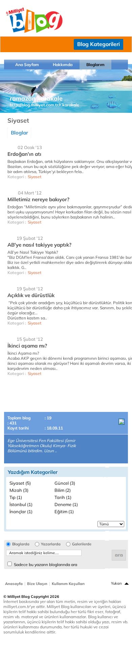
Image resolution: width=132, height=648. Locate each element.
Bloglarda (20, 544)
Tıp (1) (15, 497)
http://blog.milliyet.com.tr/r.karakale (44, 104)
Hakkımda (62, 64)
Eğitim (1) (64, 511)
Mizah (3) (18, 490)
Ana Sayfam (27, 64)
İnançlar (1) (20, 511)
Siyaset (34, 176)
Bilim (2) (62, 490)
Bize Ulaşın (37, 583)
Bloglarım (95, 64)
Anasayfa (14, 583)
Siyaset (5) (20, 483)
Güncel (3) (64, 483)
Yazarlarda (51, 544)
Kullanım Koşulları (68, 583)
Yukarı (116, 583)
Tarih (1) (62, 497)
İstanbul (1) (20, 504)
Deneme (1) (66, 504)
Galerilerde (81, 544)
